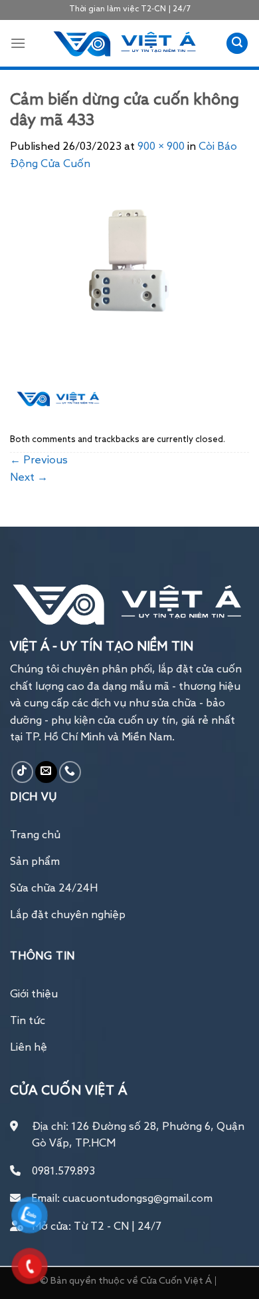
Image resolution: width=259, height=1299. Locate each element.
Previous (39, 460)
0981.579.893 (63, 1172)
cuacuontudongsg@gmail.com (137, 1199)
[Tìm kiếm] (237, 44)
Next (29, 478)
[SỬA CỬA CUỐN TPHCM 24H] (126, 44)
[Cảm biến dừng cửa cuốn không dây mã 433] (129, 293)
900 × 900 (161, 147)
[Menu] (18, 43)
